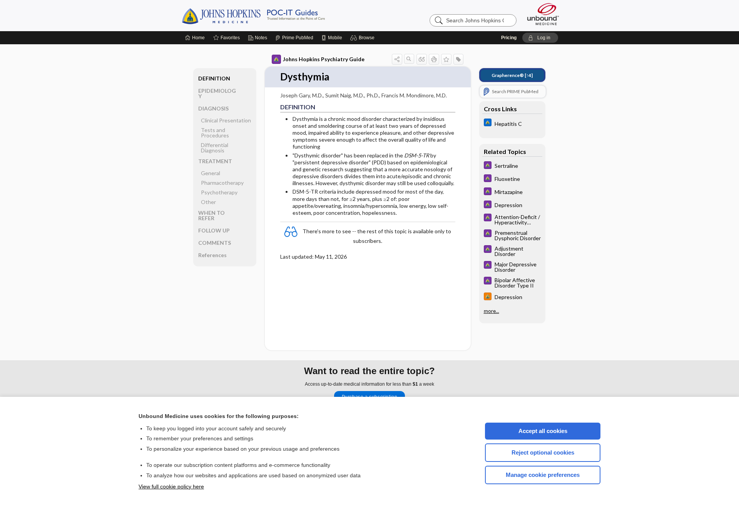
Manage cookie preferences (543, 475)
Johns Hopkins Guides (277, 15)
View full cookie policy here (171, 486)
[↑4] (512, 75)
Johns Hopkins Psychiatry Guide (323, 59)
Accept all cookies (542, 431)
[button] (363, 37)
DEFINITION (214, 78)
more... (491, 311)
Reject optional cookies (543, 452)
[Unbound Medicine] (543, 14)
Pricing (509, 37)
